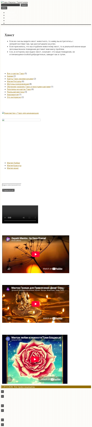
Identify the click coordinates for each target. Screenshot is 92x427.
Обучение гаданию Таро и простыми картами (28, 86)
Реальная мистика (15, 92)
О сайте (10, 18)
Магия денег (13, 168)
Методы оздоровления (18, 84)
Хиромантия (13, 94)
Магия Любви (13, 163)
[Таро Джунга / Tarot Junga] (14, 2)
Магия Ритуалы (14, 81)
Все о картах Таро (15, 73)
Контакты (11, 20)
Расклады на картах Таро (19, 89)
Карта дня (11, 15)
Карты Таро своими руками (20, 78)
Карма (10, 76)
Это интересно (14, 97)
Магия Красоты (14, 165)
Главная (10, 12)
